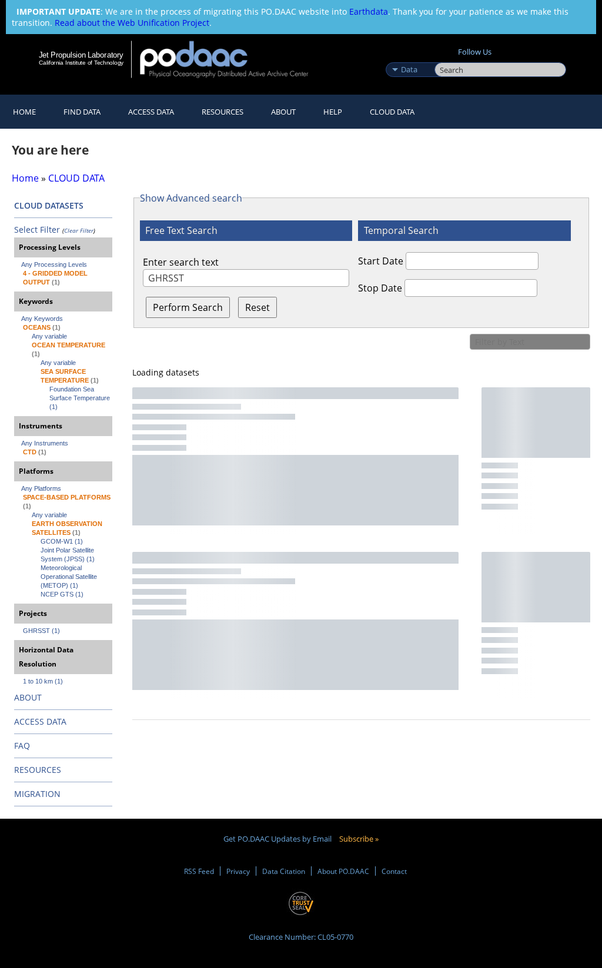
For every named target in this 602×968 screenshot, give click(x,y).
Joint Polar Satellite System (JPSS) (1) (68, 554)
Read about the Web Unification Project (132, 22)
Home (24, 111)
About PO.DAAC (343, 871)
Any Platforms (41, 488)
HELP (332, 111)
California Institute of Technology (81, 62)
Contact (394, 871)
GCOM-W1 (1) (62, 541)
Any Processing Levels (54, 264)
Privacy (238, 871)
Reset (257, 307)
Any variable (49, 336)
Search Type (409, 57)
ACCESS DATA (40, 721)
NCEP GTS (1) (62, 594)
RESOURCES (222, 111)
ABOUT (28, 697)
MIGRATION (37, 793)
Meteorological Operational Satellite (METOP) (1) (70, 576)
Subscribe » (359, 838)
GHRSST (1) (41, 630)
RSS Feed (199, 871)
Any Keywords (42, 318)
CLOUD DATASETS (48, 205)
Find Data (82, 111)
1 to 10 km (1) (43, 681)
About (283, 111)
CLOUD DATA (392, 111)
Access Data (151, 111)
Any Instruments (44, 443)
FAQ (22, 745)
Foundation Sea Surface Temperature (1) (80, 398)
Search (447, 57)
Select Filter (37, 229)
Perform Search (188, 307)
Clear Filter (78, 230)
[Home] (232, 59)
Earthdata (368, 11)
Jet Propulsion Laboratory (81, 55)
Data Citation (283, 871)
